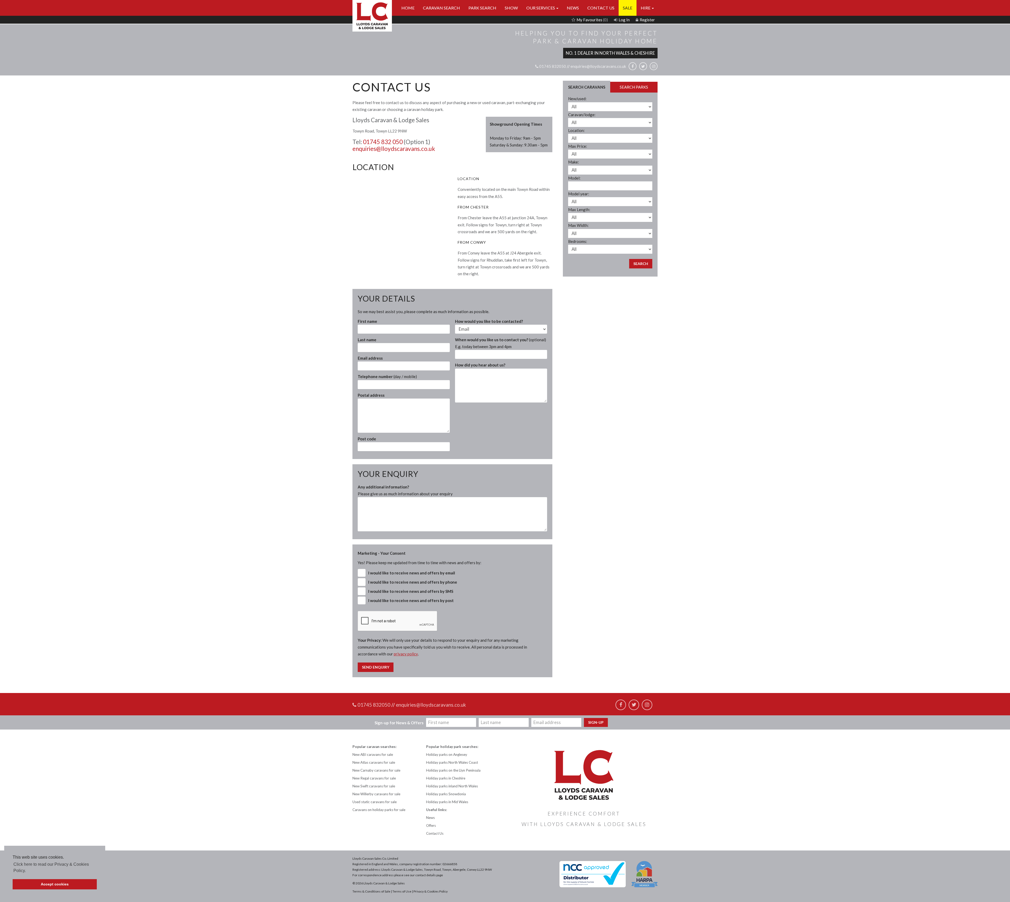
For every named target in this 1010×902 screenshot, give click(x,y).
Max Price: (577, 146)
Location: (576, 130)
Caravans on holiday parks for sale (378, 810)
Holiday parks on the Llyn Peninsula (453, 770)
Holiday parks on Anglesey (446, 754)
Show (511, 7)
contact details (425, 875)
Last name (367, 339)
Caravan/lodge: (581, 114)
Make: (573, 162)
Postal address (371, 395)
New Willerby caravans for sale (376, 794)
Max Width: (578, 225)
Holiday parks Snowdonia (446, 794)
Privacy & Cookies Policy (430, 891)
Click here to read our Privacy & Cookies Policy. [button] (51, 867)
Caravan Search (441, 7)
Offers (431, 825)
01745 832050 (552, 66)
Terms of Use (401, 891)
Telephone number (387, 376)
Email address (370, 358)
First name (367, 321)
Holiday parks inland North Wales (452, 786)
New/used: (577, 98)
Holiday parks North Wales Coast (452, 762)
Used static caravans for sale (374, 802)
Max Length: (579, 209)
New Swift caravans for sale (373, 786)
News (573, 7)
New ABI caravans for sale (372, 754)
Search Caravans (586, 87)
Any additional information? (405, 490)
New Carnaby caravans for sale (376, 770)
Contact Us (600, 7)
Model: (574, 178)
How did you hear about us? (480, 365)
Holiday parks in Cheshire (445, 778)
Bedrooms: (577, 241)
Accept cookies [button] (55, 884)
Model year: (578, 193)
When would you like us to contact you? (500, 343)
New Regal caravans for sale (374, 778)
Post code (367, 438)
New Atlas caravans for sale (373, 762)
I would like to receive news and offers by (411, 572)
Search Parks (634, 87)
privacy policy (406, 653)
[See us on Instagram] (653, 66)
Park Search (482, 7)
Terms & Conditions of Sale (371, 891)
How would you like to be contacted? (489, 321)
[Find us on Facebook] (632, 66)
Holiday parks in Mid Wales (447, 802)
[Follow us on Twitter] (643, 66)
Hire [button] (646, 7)
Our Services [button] (541, 7)
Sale (627, 7)
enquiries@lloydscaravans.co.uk (598, 66)
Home (408, 7)
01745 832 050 (383, 141)
